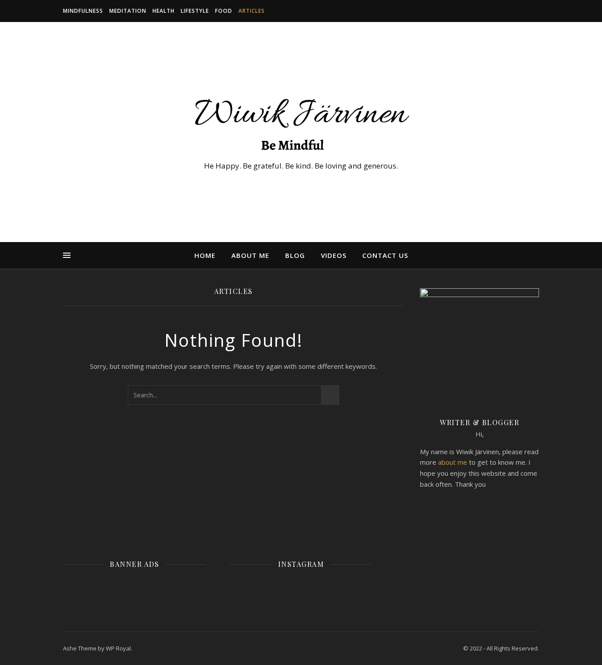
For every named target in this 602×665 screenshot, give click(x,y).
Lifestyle (195, 11)
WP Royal (118, 648)
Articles (251, 11)
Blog (295, 255)
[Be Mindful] (301, 123)
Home (205, 255)
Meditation (127, 11)
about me (452, 462)
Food (223, 11)
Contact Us (385, 255)
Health (163, 11)
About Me (250, 255)
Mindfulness (83, 11)
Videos (333, 255)
